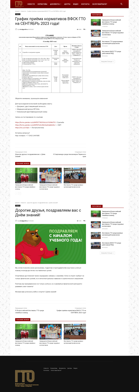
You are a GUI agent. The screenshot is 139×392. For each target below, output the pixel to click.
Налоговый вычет (99, 4)
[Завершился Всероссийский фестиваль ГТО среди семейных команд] (26, 175)
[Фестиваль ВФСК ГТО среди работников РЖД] (96, 54)
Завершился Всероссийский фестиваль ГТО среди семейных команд (25, 187)
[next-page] (19, 193)
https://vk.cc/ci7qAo (22, 128)
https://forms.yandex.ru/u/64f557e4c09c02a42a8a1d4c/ (35, 125)
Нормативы (42, 4)
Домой (17, 11)
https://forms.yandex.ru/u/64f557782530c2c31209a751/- (36, 122)
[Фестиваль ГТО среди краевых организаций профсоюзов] (75, 175)
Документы (55, 4)
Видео (75, 4)
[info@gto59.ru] (16, 29)
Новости (31, 4)
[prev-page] (16, 193)
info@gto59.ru (23, 29)
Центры (67, 4)
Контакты (85, 4)
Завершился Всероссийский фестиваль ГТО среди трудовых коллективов (49, 187)
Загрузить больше (106, 61)
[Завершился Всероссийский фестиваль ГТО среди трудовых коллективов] (50, 175)
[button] (121, 4)
